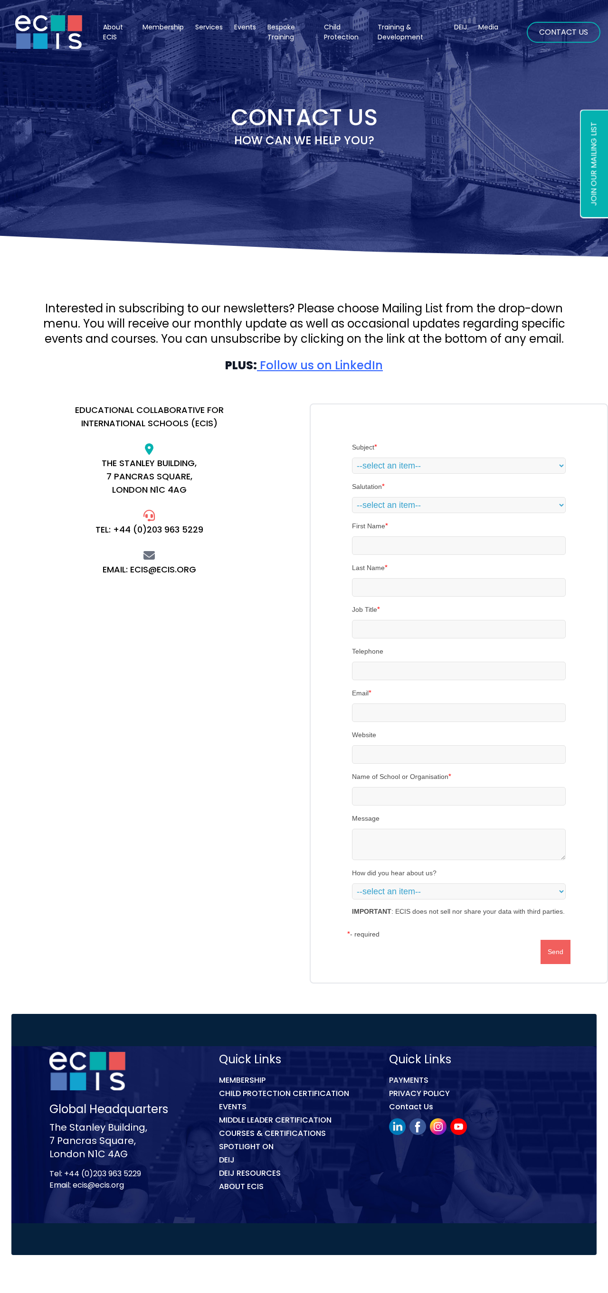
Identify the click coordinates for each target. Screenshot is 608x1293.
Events (245, 27)
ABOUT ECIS (241, 1186)
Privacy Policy (419, 1093)
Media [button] (488, 27)
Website (364, 735)
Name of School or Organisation (400, 776)
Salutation (367, 486)
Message (366, 818)
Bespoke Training (281, 32)
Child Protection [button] (341, 32)
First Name (368, 526)
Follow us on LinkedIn (320, 365)
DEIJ (227, 1159)
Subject (363, 447)
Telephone (367, 651)
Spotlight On (246, 1146)
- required (365, 934)
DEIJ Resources (250, 1173)
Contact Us (563, 32)
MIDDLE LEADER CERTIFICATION (275, 1120)
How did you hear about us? (394, 873)
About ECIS (113, 32)
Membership (242, 1080)
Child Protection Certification (284, 1093)
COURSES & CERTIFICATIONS (272, 1133)
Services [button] (209, 27)
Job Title (364, 609)
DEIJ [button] (460, 27)
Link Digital (218, 1275)
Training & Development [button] (400, 32)
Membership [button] (163, 27)
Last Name (368, 568)
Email (360, 693)
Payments (408, 1080)
